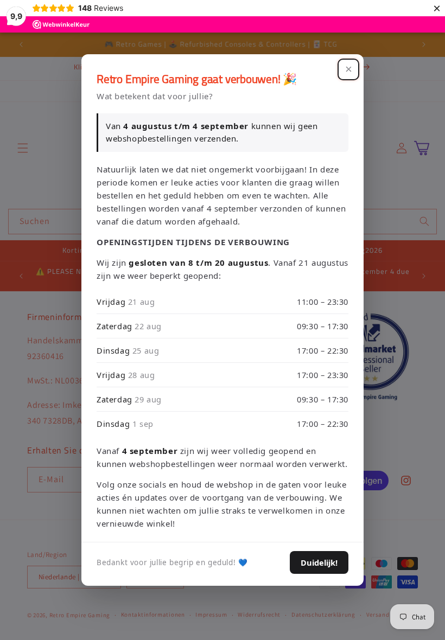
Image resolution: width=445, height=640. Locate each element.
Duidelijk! (319, 562)
